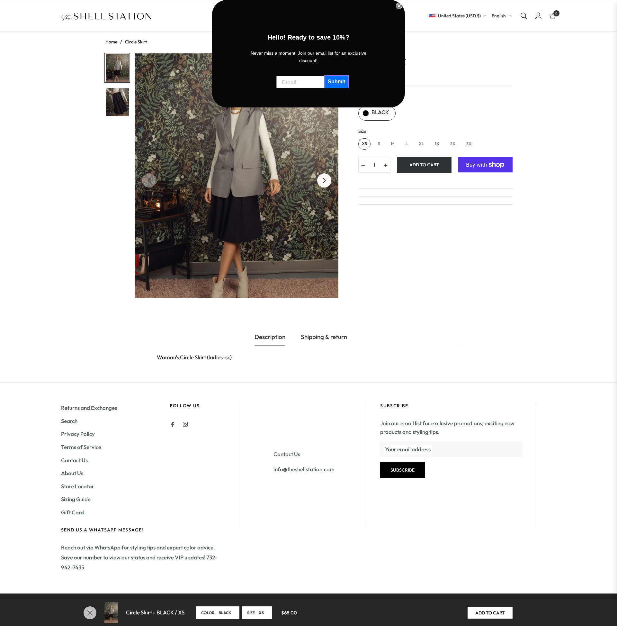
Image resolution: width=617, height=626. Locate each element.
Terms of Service (81, 447)
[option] (236, 175)
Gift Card (72, 512)
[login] (538, 15)
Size (251, 612)
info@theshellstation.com (304, 469)
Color (208, 612)
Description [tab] (270, 337)
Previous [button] (149, 180)
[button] (524, 16)
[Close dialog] (399, 6)
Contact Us (74, 460)
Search (69, 421)
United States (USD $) (459, 16)
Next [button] (324, 180)
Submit (336, 81)
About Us (72, 473)
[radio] (377, 113)
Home (111, 42)
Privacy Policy (78, 433)
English (499, 16)
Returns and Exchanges (89, 407)
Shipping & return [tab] (324, 337)
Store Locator (77, 486)
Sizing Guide (76, 499)
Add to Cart (490, 613)
